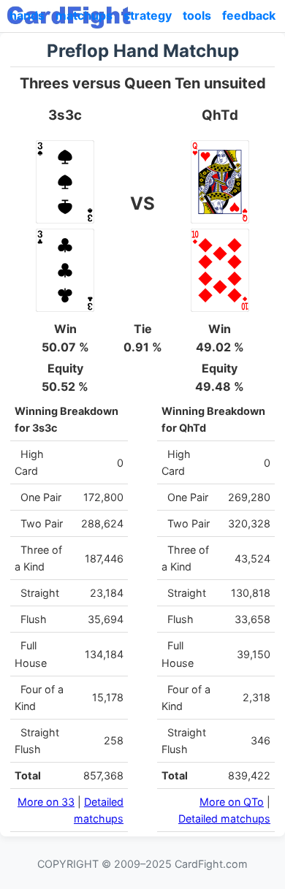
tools (197, 15)
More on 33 (46, 801)
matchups (84, 15)
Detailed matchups (224, 818)
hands (27, 15)
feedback (249, 15)
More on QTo (232, 801)
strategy (147, 15)
